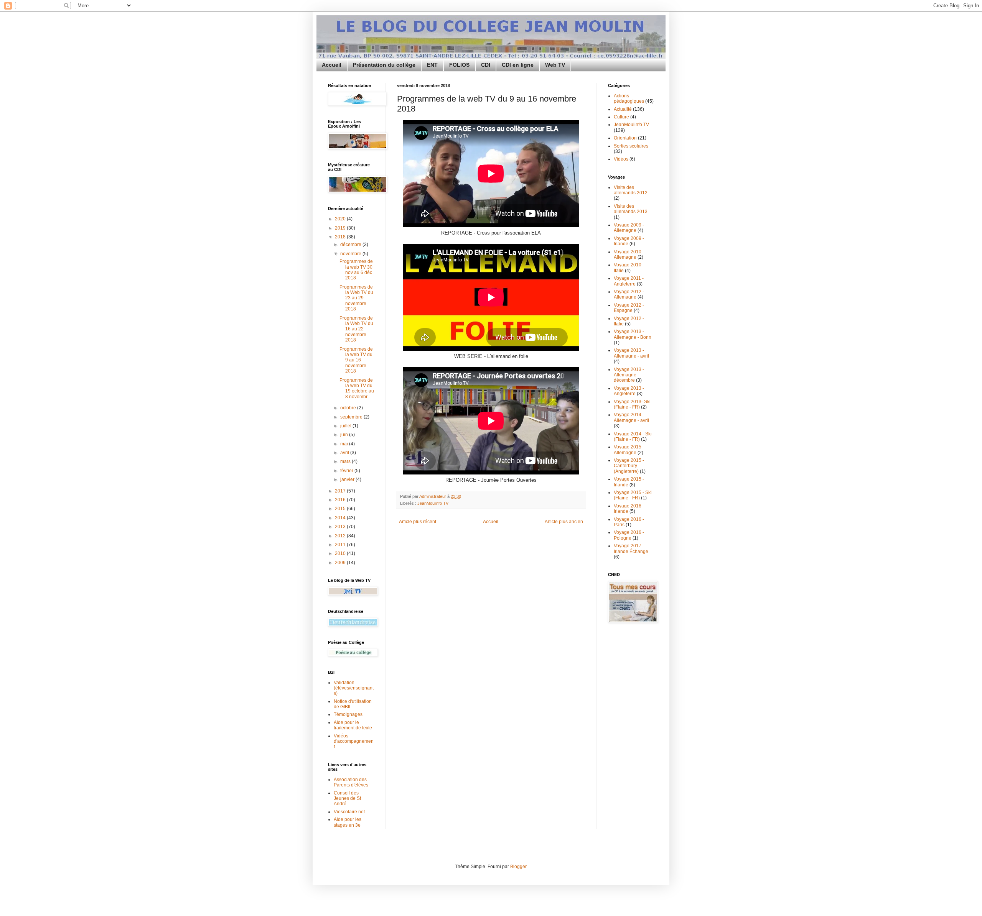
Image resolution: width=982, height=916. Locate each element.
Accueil (331, 65)
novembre (351, 253)
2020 (341, 219)
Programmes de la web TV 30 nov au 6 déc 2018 (356, 270)
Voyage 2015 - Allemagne (629, 449)
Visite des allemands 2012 (631, 190)
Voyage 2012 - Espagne (629, 307)
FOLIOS (459, 65)
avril (345, 452)
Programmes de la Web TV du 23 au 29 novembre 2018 (356, 298)
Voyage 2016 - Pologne (629, 535)
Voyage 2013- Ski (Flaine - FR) (632, 404)
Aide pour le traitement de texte (353, 725)
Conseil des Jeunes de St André (347, 798)
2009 (341, 562)
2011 (341, 544)
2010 (341, 553)
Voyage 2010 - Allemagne (629, 254)
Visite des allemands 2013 (631, 209)
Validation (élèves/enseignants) (354, 688)
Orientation (625, 138)
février (347, 470)
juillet (346, 425)
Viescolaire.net (349, 811)
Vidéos (621, 159)
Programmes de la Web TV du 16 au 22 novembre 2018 (356, 329)
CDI (485, 65)
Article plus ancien (564, 521)
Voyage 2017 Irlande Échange (631, 548)
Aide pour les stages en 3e (347, 822)
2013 (341, 526)
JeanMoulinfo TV (432, 503)
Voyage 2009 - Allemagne (629, 227)
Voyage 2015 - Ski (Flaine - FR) (633, 495)
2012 (341, 535)
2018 (341, 237)
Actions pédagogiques (629, 98)
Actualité (623, 109)
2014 (341, 517)
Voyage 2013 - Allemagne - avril (631, 353)
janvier (348, 479)
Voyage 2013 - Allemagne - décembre (629, 375)
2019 (341, 228)
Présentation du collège (384, 65)
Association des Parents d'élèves (351, 782)
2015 (341, 508)
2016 (341, 499)
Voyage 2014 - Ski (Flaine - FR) (633, 436)
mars (346, 461)
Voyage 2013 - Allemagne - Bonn (632, 334)
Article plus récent (417, 521)
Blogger (518, 866)
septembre (352, 417)
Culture (621, 117)
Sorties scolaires (631, 146)
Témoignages (348, 714)
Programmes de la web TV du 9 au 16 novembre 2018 (356, 360)
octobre (348, 407)
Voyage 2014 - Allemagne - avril (631, 417)
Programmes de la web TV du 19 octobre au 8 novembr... (356, 388)
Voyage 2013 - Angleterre (629, 391)
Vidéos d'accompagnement (354, 741)
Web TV (555, 65)
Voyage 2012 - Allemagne (629, 294)
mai (344, 444)
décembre (351, 244)
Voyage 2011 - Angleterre (629, 281)
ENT (432, 65)
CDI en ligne (518, 65)
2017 (341, 491)
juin (344, 434)
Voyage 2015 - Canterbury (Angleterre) (629, 466)
